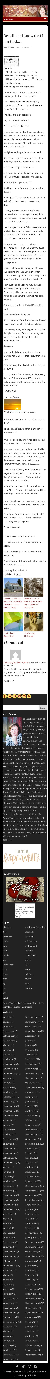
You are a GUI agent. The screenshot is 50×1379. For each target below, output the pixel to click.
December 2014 (10, 1307)
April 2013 (29, 1054)
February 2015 (9, 1298)
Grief (5, 969)
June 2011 (29, 1157)
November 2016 (10, 1200)
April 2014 (7, 1345)
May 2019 (7, 1082)
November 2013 (32, 1021)
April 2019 (7, 1087)
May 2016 (7, 1228)
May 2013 (29, 1050)
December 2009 (32, 1242)
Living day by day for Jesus (16, 662)
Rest (27, 964)
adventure (7, 927)
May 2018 (7, 1124)
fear (4, 960)
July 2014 (7, 1331)
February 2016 (9, 1242)
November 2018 (10, 1110)
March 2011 (30, 1171)
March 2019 (8, 1092)
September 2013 (32, 1031)
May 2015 (7, 1284)
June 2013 (29, 1045)
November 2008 (32, 1303)
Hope (5, 974)
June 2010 (29, 1214)
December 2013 (32, 1017)
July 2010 (29, 1209)
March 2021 (8, 1026)
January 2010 (31, 1237)
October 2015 (9, 1261)
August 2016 (8, 1214)
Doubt (5, 941)
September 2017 (10, 1162)
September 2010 (32, 1200)
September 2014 (10, 1322)
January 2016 (8, 1246)
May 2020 (7, 1050)
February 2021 (9, 1031)
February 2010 (31, 1232)
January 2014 (8, 1359)
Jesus (5, 978)
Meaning (29, 936)
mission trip (31, 941)
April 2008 (30, 1336)
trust (27, 983)
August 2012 (30, 1092)
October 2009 (31, 1251)
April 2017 (7, 1176)
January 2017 (8, 1190)
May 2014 (7, 1340)
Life (4, 988)
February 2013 (31, 1064)
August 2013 (30, 1035)
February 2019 (9, 1096)
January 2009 (31, 1293)
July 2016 (7, 1218)
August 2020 (8, 1040)
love (4, 992)
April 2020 (7, 1054)
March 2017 (8, 1181)
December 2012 (32, 1073)
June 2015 (7, 1279)
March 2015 (8, 1293)
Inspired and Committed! (9, 634)
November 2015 (10, 1256)
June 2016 (7, 1223)
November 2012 (32, 1078)
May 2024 (7, 1017)
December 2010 (32, 1186)
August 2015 (8, 1270)
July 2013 (29, 1040)
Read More (7, 839)
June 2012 (29, 1101)
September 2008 (32, 1312)
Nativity (29, 950)
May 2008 (29, 1331)
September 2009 (32, 1256)
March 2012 (30, 1115)
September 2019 (10, 1073)
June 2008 (29, 1326)
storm (28, 978)
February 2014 (9, 1354)
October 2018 (9, 1115)
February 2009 (32, 1289)
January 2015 (8, 1303)
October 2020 (9, 1035)
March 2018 (8, 1134)
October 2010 (31, 1195)
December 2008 (32, 1298)
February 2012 (31, 1120)
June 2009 (29, 1270)
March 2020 (8, 1059)
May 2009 (29, 1275)
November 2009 (32, 1246)
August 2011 (30, 1148)
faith (5, 946)
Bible (5, 931)
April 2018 (7, 1129)
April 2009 (30, 1279)
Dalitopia (31, 1375)
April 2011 (29, 1167)
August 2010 (30, 1204)
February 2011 (31, 1176)
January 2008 (31, 1350)
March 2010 (30, 1228)
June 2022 (7, 1021)
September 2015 (10, 1265)
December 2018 (10, 1106)
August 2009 (31, 1261)
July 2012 (29, 1096)
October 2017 (9, 1157)
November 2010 (32, 1190)
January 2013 (31, 1068)
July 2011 (29, 1153)
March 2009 (30, 1284)
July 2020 (7, 1045)
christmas (7, 936)
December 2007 (32, 1354)
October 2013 (31, 1026)
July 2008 (29, 1322)
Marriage (29, 931)
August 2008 (31, 1317)
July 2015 (7, 1275)
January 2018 (8, 1143)
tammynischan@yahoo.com (29, 832)
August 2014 (8, 1326)
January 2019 (8, 1101)
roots (27, 969)
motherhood (31, 946)
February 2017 (9, 1186)
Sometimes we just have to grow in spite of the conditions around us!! (33, 603)
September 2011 (32, 1143)
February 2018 (9, 1139)
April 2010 (30, 1223)
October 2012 (31, 1082)
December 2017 (10, 1148)
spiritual (29, 974)
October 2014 (9, 1317)
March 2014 (8, 1350)
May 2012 (29, 1106)
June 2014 (7, 1336)
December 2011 (32, 1129)
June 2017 (7, 1167)
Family (6, 955)
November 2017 (10, 1153)
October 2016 (9, 1204)
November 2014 (10, 1312)
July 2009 (29, 1265)
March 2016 (8, 1237)
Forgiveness (8, 964)
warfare (28, 988)
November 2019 (10, 1064)
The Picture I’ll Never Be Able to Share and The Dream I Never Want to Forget (13, 603)
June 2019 (7, 1078)
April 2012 (29, 1110)
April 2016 (7, 1232)
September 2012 (32, 1087)
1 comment (27, 47)
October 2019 (9, 1068)
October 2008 (31, 1307)
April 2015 (7, 1289)
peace (28, 960)
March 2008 (30, 1340)
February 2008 (32, 1345)
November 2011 (32, 1134)
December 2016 (10, 1195)
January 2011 (31, 1181)
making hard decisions (35, 927)
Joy (4, 983)
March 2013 (30, 1059)
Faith (18, 47)
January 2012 (31, 1124)
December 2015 (10, 1251)
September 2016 (10, 1209)
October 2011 (31, 1139)
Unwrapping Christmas (29, 634)
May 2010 (29, 1218)
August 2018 (8, 1120)
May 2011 (29, 1162)
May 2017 (7, 1171)
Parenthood (30, 955)
